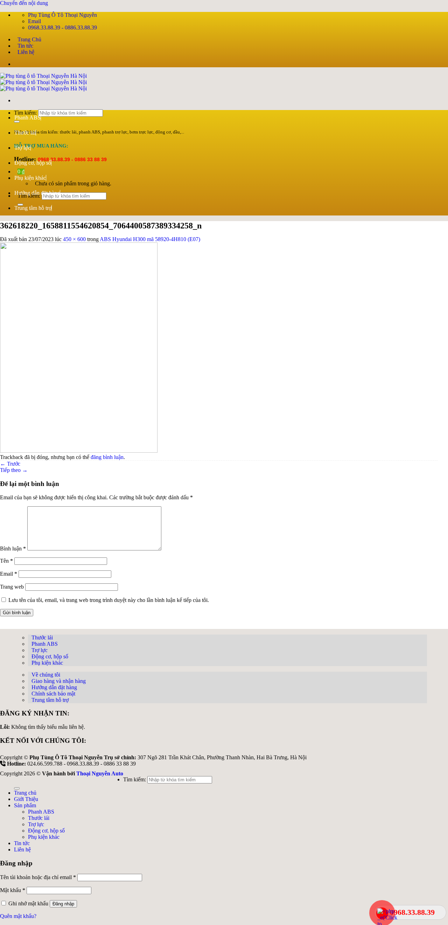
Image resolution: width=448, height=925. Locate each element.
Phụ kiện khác (30, 178)
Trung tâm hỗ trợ (32, 208)
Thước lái (25, 133)
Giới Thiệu (26, 799)
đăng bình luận (107, 457)
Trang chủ (25, 793)
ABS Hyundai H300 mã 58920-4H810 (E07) (150, 239)
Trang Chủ (29, 39)
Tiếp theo (14, 470)
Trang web (12, 587)
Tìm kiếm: (134, 779)
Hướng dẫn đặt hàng (37, 193)
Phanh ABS (27, 118)
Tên (6, 561)
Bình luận (13, 548)
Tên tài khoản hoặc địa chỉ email (38, 877)
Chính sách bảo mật (53, 694)
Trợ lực (22, 148)
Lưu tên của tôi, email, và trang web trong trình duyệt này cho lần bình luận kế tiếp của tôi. (108, 600)
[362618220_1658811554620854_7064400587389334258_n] (79, 451)
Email (8, 574)
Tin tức (25, 46)
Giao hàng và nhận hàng (58, 681)
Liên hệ (26, 52)
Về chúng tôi (45, 675)
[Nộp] (17, 788)
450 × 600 (74, 239)
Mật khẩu (12, 890)
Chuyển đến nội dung (24, 3)
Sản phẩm (25, 805)
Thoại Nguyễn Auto (99, 773)
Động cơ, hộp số (32, 163)
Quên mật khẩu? (18, 916)
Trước (10, 464)
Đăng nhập (63, 903)
